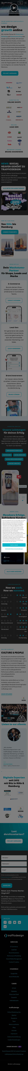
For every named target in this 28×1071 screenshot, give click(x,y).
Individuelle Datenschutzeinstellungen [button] (14, 549)
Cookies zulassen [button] (14, 545)
